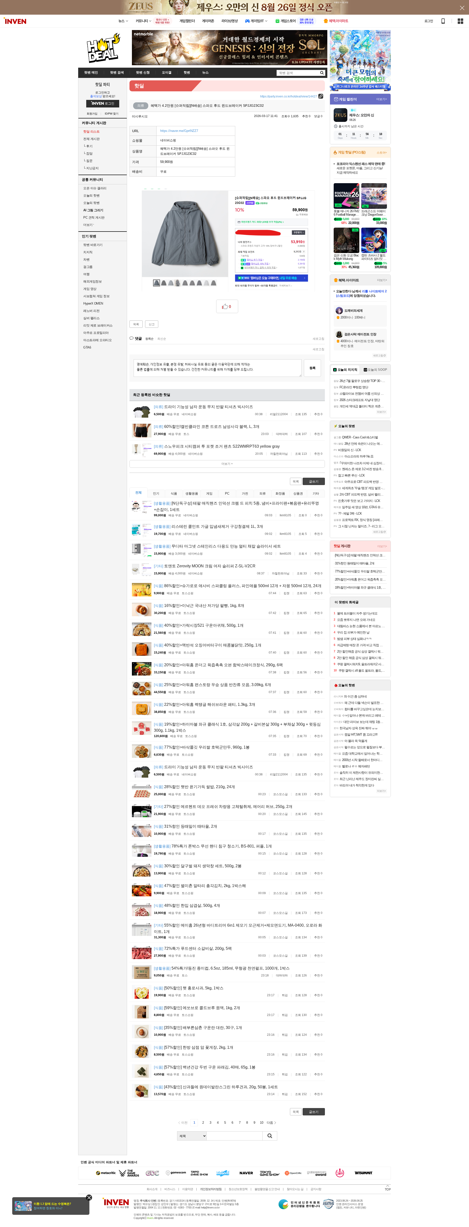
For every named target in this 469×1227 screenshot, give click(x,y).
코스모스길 (280, 794)
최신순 (161, 338)
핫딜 (139, 85)
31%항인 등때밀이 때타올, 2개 (185, 826)
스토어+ (382, 152)
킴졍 (286, 593)
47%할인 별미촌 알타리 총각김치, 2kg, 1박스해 (200, 886)
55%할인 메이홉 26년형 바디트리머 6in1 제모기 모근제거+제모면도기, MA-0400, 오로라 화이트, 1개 (238, 928)
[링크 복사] (320, 96)
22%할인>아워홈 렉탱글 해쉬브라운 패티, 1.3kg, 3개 (204, 704)
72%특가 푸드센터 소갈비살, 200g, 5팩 (193, 948)
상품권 (298, 493)
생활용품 (191, 493)
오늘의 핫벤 (91, 195)
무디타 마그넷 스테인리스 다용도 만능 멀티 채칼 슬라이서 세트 (217, 546)
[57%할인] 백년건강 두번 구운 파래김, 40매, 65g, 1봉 (205, 1067)
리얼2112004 (279, 414)
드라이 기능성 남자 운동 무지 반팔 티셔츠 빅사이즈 (203, 407)
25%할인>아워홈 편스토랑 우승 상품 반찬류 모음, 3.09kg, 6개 (212, 685)
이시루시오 (140, 116)
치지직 (88, 252)
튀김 (285, 995)
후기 (87, 146)
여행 (86, 274)
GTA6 (87, 347)
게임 (209, 493)
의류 (262, 493)
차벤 (86, 259)
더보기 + (227, 463)
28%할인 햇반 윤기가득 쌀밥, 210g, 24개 (194, 787)
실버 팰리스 (91, 318)
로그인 (429, 21)
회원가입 (92, 113)
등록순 (149, 338)
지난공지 (90, 168)
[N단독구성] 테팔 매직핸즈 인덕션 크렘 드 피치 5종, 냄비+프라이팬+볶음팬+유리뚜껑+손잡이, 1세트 (236, 506)
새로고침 (318, 338)
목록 (136, 324)
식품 (174, 493)
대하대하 (282, 434)
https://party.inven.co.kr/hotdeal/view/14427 (288, 96)
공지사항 (315, 1189)
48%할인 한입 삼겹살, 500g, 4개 (187, 905)
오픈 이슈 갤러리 (95, 188)
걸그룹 (88, 266)
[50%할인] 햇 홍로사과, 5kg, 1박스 (189, 988)
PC (227, 493)
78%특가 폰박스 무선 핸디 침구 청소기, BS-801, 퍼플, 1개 (213, 846)
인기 (156, 493)
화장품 (280, 493)
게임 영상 (89, 288)
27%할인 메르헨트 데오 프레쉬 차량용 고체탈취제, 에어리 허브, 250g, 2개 (223, 806)
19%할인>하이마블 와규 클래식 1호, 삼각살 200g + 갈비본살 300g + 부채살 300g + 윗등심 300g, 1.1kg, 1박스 (237, 727)
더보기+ (381, 99)
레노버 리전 (91, 310)
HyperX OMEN (93, 303)
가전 (245, 493)
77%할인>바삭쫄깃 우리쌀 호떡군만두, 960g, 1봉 (202, 747)
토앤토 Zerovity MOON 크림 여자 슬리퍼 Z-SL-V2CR (205, 566)
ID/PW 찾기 (111, 113)
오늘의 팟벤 (91, 202)
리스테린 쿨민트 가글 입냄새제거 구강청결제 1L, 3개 (208, 526)
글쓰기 (314, 481)
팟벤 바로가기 (93, 244)
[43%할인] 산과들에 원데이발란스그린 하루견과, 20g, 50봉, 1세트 (216, 1087)
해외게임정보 (92, 281)
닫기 (89, 1198)
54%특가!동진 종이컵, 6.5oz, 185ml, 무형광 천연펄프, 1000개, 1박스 (222, 968)
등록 (312, 368)
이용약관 (187, 1189)
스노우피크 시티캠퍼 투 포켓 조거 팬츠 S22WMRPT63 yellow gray (217, 446)
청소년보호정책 (238, 1189)
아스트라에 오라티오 (97, 340)
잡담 (87, 153)
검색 (270, 1136)
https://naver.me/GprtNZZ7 (179, 131)
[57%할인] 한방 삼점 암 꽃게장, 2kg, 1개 (193, 1047)
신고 (152, 324)
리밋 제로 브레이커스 (98, 325)
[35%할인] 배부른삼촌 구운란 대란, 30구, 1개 (198, 1028)
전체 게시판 (91, 138)
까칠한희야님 (279, 453)
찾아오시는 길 (295, 1189)
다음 (270, 1122)
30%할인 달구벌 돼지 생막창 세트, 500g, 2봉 (198, 866)
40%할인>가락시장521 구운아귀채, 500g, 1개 (199, 625)
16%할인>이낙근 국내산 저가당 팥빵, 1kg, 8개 (199, 605)
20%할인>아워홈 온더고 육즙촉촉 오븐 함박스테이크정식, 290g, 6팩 (218, 665)
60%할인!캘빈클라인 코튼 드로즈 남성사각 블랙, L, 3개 (206, 426)
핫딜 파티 (102, 84)
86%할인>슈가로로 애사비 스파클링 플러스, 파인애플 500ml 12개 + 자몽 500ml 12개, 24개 (237, 586)
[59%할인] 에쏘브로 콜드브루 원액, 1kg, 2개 (197, 1008)
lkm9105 (285, 515)
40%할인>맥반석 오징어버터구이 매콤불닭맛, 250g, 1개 (207, 645)
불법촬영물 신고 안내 (267, 1189)
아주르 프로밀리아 (96, 332)
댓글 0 (318, 116)
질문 (87, 160)
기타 (316, 493)
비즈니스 (169, 1189)
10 (261, 1122)
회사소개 (152, 1189)
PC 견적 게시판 (94, 217)
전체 (138, 492)
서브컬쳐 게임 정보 (96, 296)
